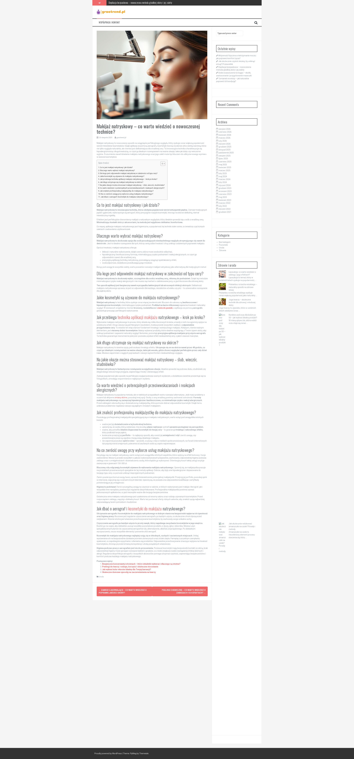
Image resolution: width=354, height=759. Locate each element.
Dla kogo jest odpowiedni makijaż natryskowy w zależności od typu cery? (128, 173)
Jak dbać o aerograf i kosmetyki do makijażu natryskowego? (124, 197)
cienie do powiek (165, 308)
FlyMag (133, 753)
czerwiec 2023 (225, 194)
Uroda (101, 577)
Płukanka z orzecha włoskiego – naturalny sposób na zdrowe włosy (243, 287)
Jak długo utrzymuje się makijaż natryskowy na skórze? (121, 182)
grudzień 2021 (225, 212)
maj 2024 (223, 176)
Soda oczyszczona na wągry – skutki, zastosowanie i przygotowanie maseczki (144, 2)
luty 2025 (223, 173)
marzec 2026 (224, 138)
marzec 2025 (224, 170)
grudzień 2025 (225, 147)
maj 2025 (223, 164)
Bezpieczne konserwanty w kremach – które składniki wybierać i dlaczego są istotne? (141, 564)
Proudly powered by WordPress (108, 753)
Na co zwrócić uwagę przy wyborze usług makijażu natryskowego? (127, 194)
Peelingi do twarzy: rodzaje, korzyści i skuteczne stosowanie (130, 567)
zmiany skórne (120, 397)
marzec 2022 (224, 203)
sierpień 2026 (225, 129)
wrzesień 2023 (225, 191)
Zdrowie (222, 250)
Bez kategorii (224, 242)
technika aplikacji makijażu (138, 317)
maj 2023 (223, 197)
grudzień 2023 (225, 188)
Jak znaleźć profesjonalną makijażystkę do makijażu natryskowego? (126, 191)
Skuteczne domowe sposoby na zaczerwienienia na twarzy (129, 572)
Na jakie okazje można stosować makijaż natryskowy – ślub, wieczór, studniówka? (132, 185)
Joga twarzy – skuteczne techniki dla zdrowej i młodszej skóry (242, 302)
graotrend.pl (121, 137)
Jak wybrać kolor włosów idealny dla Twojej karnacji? (126, 569)
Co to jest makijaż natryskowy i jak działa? (116, 167)
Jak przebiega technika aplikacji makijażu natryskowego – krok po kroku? (128, 179)
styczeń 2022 (225, 209)
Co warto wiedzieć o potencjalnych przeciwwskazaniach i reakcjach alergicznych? (132, 188)
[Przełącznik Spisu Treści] (161, 163)
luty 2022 (223, 206)
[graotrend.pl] (111, 12)
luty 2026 (223, 141)
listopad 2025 (225, 150)
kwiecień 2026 (225, 135)
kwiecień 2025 (225, 167)
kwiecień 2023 (225, 200)
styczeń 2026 (225, 144)
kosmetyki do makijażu (145, 508)
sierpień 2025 (225, 156)
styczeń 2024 (225, 185)
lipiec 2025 (223, 158)
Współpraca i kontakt (109, 22)
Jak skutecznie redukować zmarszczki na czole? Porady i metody (242, 526)
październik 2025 (226, 153)
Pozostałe (223, 245)
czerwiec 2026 (225, 132)
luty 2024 (223, 182)
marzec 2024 (224, 179)
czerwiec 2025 (225, 162)
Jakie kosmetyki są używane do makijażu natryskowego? (122, 176)
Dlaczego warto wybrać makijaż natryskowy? (117, 170)
